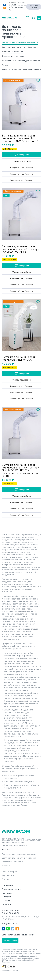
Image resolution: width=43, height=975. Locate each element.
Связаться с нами (33, 7)
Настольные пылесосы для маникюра (21, 60)
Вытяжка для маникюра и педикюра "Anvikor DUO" (18, 358)
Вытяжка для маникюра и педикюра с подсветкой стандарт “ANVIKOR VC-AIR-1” (21, 138)
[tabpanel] (21, 104)
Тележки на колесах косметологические (22, 70)
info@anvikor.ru (9, 923)
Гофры (5, 65)
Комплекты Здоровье (12, 51)
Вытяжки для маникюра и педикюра (20, 42)
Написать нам (10, 940)
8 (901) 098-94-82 (10, 913)
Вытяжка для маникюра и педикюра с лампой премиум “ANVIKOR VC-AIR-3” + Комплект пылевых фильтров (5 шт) (20, 470)
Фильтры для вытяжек (13, 56)
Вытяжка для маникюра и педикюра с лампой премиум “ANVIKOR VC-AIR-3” (20, 249)
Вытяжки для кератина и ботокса (19, 47)
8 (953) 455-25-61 (17, 4)
